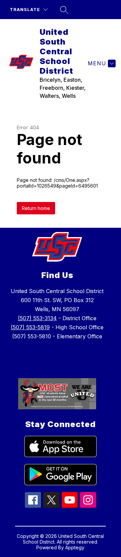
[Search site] (64, 10)
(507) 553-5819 (30, 327)
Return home (36, 208)
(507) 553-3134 (37, 318)
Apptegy (74, 547)
